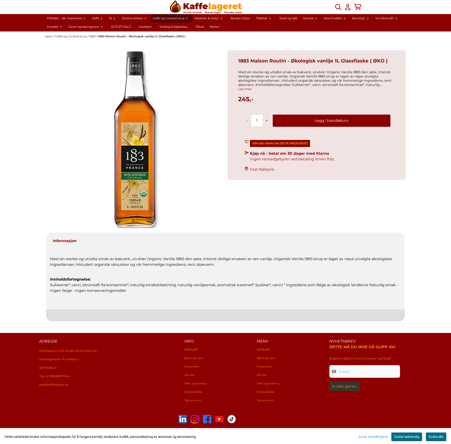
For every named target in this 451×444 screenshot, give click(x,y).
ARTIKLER (190, 349)
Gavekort (145, 26)
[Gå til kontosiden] (347, 7)
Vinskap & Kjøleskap (173, 26)
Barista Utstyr (240, 18)
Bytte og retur (193, 358)
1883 (92, 36)
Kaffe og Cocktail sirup (71, 36)
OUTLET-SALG (121, 26)
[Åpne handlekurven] (357, 7)
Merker (215, 26)
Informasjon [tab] (65, 241)
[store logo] (206, 7)
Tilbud (199, 26)
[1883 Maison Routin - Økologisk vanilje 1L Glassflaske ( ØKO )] (134, 139)
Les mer (245, 89)
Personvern (191, 366)
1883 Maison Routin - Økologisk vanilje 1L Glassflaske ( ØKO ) (142, 36)
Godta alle (436, 437)
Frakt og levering (195, 383)
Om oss (189, 375)
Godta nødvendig (406, 437)
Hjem (49, 36)
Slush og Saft (288, 18)
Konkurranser (193, 392)
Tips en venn (192, 400)
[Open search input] (338, 7)
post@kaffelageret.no (53, 384)
